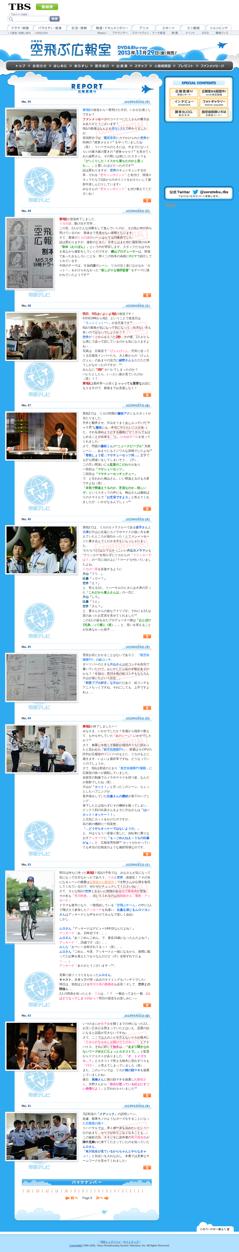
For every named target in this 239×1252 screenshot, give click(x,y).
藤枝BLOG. (183, 113)
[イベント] (189, 33)
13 (37, 1190)
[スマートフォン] (140, 33)
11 (56, 1190)
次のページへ (72, 1198)
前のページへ (102, 1198)
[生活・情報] (79, 28)
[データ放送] (158, 33)
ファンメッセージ (212, 66)
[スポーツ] (168, 28)
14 (28, 1190)
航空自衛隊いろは (213, 113)
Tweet (170, 205)
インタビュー (183, 103)
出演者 (122, 66)
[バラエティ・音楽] (50, 28)
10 (66, 1190)
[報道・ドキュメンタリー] (111, 28)
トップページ (20, 66)
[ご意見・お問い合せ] (19, 33)
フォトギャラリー (213, 103)
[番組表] (47, 7)
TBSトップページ (110, 1241)
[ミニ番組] (193, 28)
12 (47, 1190)
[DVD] (205, 33)
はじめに (60, 66)
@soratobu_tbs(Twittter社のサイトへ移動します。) (198, 193)
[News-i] (101, 33)
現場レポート (183, 92)
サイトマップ (131, 1241)
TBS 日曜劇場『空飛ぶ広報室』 (71, 48)
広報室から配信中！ (103, 882)
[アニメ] (143, 28)
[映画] (174, 33)
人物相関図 (162, 66)
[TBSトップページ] (19, 6)
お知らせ (39, 66)
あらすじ (81, 66)
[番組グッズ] (221, 33)
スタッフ (140, 66)
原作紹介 (102, 66)
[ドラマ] (20, 28)
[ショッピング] (218, 28)
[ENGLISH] (41, 33)
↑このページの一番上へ (147, 200)
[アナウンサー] (119, 33)
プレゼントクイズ (185, 66)
